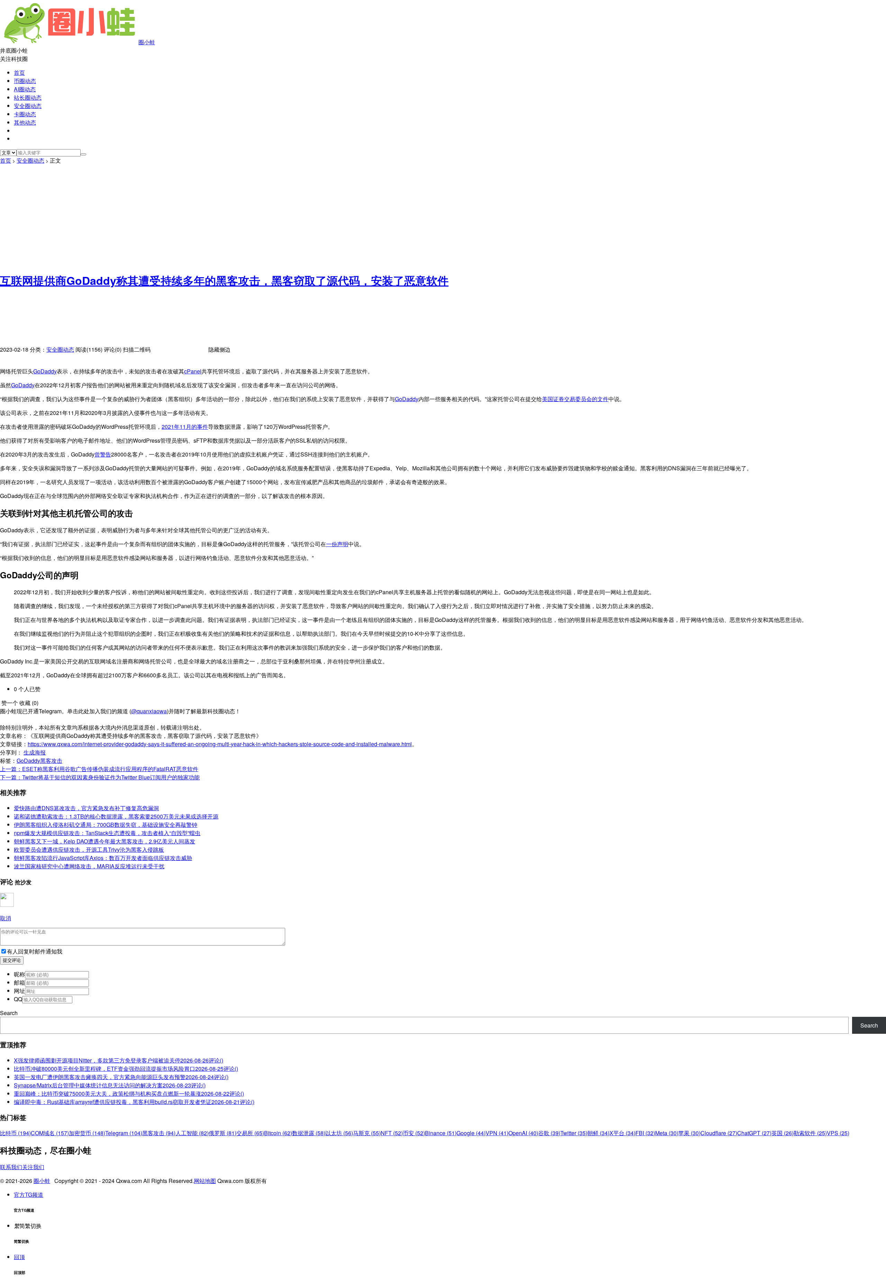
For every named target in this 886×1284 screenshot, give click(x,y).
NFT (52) (392, 1133)
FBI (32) (645, 1133)
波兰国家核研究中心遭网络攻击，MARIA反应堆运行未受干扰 (89, 866)
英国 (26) (782, 1133)
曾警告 (102, 454)
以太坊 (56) (339, 1133)
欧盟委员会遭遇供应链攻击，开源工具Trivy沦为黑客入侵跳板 (89, 849)
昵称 (19, 974)
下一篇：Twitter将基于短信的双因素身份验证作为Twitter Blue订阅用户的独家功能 (100, 777)
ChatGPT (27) (754, 1133)
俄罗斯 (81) (222, 1133)
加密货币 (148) (87, 1133)
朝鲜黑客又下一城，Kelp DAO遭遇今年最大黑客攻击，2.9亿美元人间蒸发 (104, 841)
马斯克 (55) (367, 1133)
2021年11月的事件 (185, 427)
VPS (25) (838, 1133)
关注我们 (33, 1167)
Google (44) (471, 1133)
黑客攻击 (51, 761)
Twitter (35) (573, 1133)
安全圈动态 (28, 106)
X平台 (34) (622, 1133)
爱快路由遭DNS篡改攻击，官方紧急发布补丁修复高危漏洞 (86, 808)
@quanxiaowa (149, 711)
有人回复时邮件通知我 (34, 951)
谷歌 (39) (549, 1133)
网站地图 (205, 1181)
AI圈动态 (25, 89)
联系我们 (11, 1167)
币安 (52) (414, 1133)
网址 (19, 991)
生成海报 (35, 752)
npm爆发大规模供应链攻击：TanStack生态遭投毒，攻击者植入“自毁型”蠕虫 (107, 833)
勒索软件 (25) (810, 1133)
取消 (5, 918)
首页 (19, 72)
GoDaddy (45, 371)
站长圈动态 (28, 97)
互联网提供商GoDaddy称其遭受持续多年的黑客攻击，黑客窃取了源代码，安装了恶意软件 (224, 280)
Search (9, 1013)
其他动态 (25, 122)
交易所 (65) (250, 1133)
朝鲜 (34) (598, 1133)
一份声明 (337, 544)
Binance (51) (440, 1133)
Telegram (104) (123, 1133)
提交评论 (12, 960)
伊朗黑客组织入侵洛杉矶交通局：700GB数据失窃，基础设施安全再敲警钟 (105, 825)
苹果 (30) (689, 1133)
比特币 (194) (15, 1133)
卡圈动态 (25, 114)
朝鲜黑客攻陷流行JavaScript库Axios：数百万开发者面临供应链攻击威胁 (103, 858)
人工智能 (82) (192, 1133)
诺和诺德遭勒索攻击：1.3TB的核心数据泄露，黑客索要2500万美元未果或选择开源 (116, 816)
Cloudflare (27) (718, 1133)
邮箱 (19, 982)
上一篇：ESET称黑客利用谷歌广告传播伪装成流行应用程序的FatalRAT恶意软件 (99, 769)
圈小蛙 (146, 42)
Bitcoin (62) (278, 1133)
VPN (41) (497, 1133)
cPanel (192, 371)
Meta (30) (666, 1133)
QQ (18, 999)
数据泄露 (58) (308, 1133)
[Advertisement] (443, 216)
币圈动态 (25, 81)
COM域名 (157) (50, 1133)
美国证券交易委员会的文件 (575, 399)
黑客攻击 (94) (158, 1133)
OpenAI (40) (523, 1133)
